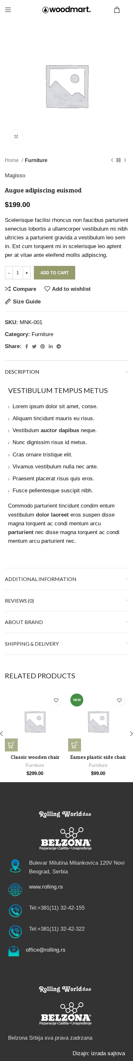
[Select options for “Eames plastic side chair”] (74, 744)
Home (12, 160)
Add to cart (54, 272)
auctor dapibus (60, 430)
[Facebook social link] (26, 346)
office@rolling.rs (46, 950)
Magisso (15, 175)
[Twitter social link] (34, 346)
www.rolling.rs (46, 887)
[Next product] (125, 160)
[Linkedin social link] (51, 346)
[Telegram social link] (59, 346)
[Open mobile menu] (8, 9)
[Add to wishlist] (56, 700)
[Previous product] (112, 160)
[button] (11, 744)
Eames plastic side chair (98, 757)
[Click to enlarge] (16, 136)
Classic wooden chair (35, 757)
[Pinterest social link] (42, 346)
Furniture (36, 160)
